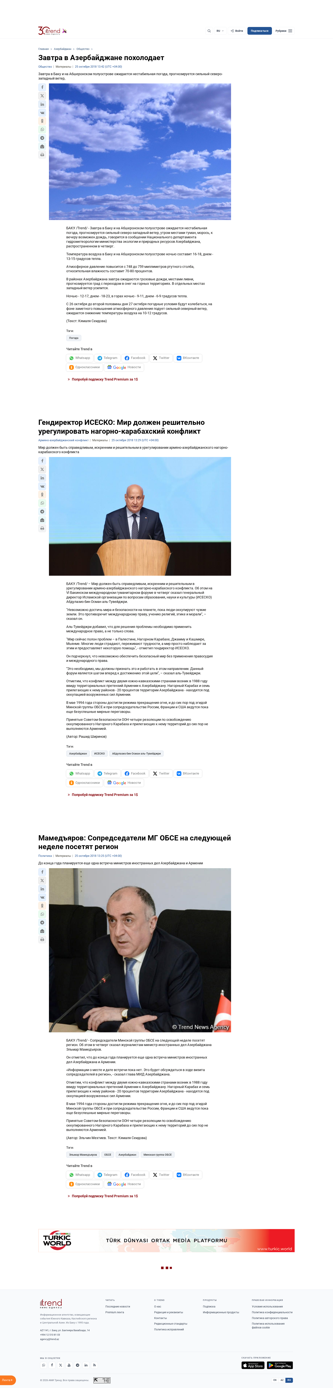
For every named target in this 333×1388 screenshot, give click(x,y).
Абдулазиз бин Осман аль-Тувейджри (136, 753)
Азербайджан (78, 753)
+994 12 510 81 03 (50, 1334)
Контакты (160, 1318)
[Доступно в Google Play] (280, 1365)
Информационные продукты (221, 1312)
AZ (282, 1380)
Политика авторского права (270, 1318)
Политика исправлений (169, 1329)
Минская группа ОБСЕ (158, 1154)
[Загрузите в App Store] (253, 1365)
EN (275, 1380)
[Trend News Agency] (51, 1304)
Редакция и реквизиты (168, 1312)
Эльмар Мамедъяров (83, 1154)
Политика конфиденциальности (272, 1312)
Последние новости (117, 1306)
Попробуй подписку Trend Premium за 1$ (104, 379)
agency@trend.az (49, 1339)
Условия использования (267, 1306)
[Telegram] (77, 1365)
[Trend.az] (52, 31)
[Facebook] (52, 1365)
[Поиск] (209, 31)
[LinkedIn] (85, 1365)
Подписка (209, 1306)
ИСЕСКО (99, 753)
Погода (73, 337)
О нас (157, 1306)
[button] (42, 87)
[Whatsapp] (43, 1365)
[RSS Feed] (94, 1365)
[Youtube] (69, 1365)
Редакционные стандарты (170, 1323)
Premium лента (114, 1312)
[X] (60, 1365)
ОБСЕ (107, 1154)
